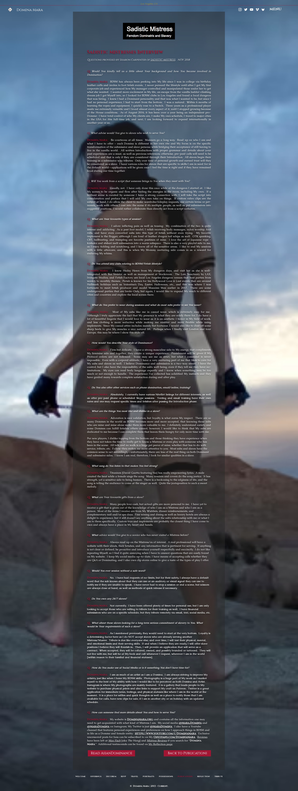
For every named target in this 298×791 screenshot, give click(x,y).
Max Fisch (114, 740)
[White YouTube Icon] (251, 9)
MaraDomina (99, 726)
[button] (275, 9)
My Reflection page (160, 744)
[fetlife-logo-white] (263, 9)
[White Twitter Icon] (246, 9)
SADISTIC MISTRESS (162, 60)
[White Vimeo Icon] (257, 9)
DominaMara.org (140, 719)
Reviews (202, 737)
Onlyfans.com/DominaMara (174, 737)
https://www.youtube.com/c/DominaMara (165, 733)
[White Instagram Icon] (240, 9)
